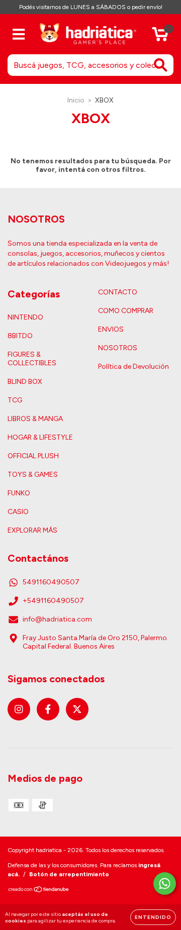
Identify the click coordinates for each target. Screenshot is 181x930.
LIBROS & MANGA (35, 419)
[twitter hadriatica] (77, 709)
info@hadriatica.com (57, 619)
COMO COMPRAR (125, 310)
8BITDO (20, 336)
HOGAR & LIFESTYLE (40, 437)
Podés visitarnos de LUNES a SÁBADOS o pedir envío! (90, 7)
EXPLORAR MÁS (32, 530)
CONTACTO (117, 292)
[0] (160, 37)
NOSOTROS (117, 348)
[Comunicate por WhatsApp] (164, 883)
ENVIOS (111, 329)
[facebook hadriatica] (48, 709)
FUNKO (19, 493)
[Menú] (19, 34)
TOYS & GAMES (33, 474)
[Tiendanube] (39, 890)
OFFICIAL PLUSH (33, 456)
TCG (15, 400)
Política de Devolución (133, 366)
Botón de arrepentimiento (69, 874)
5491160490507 (51, 582)
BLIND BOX (25, 381)
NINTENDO (25, 317)
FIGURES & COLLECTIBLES (32, 358)
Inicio (75, 100)
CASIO (18, 511)
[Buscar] (160, 65)
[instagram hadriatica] (19, 709)
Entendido (153, 917)
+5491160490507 (53, 600)
